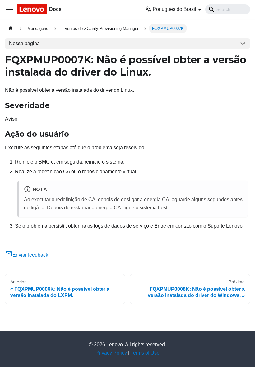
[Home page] (11, 28)
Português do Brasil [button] (174, 9)
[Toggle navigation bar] (9, 9)
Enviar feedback (30, 255)
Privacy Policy (111, 352)
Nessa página (24, 43)
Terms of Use (145, 352)
